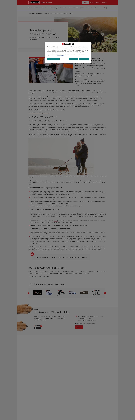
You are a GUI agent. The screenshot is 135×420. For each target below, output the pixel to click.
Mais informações (60, 55)
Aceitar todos (84, 58)
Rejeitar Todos (73, 58)
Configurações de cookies (53, 58)
